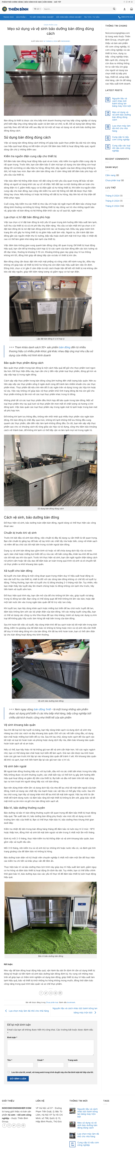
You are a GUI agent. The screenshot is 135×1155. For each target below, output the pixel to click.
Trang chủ (8, 17)
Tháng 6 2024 (112, 206)
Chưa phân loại (50, 25)
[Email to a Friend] (51, 993)
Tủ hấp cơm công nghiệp (42, 17)
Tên (9, 1060)
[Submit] (114, 9)
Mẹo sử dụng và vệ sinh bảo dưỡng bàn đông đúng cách (121, 116)
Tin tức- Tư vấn (91, 17)
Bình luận (12, 1037)
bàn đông (64, 347)
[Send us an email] (131, 2)
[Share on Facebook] (41, 993)
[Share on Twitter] (46, 993)
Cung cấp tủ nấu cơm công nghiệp (121, 138)
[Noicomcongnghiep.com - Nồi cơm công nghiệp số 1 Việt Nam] (15, 9)
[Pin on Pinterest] (55, 993)
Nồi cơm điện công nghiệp (68, 17)
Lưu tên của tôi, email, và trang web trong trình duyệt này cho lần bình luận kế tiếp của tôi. (52, 1072)
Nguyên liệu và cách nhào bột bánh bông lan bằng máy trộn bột (121, 102)
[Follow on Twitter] (129, 2)
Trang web (73, 1060)
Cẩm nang (110, 175)
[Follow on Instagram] (126, 2)
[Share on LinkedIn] (60, 993)
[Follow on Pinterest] (23, 1125)
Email (40, 1060)
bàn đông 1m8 (42, 709)
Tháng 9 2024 (112, 195)
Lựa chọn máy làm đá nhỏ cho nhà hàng (28, 1010)
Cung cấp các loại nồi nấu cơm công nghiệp (121, 148)
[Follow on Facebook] (124, 2)
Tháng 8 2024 (112, 200)
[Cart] (131, 9)
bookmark (71, 1002)
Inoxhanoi (65, 41)
